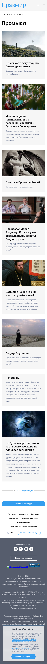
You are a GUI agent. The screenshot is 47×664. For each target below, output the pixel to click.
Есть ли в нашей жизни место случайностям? (21, 293)
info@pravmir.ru (37, 616)
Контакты (35, 514)
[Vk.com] (16, 549)
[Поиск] (38, 5)
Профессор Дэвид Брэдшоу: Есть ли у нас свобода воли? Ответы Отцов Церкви (21, 234)
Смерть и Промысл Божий (23, 182)
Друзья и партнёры (30, 518)
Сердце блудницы (17, 353)
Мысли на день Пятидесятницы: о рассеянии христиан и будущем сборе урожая (21, 121)
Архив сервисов (23, 522)
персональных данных (21, 648)
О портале (23, 514)
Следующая (26, 490)
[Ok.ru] (21, 549)
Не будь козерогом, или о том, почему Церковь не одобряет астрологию (22, 446)
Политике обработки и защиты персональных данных (24, 640)
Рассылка (12, 514)
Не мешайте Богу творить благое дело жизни (22, 65)
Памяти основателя (23, 558)
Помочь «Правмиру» (29, 533)
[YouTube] (26, 549)
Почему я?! (13, 377)
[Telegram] (31, 549)
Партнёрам (13, 518)
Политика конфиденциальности (23, 526)
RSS (12, 533)
